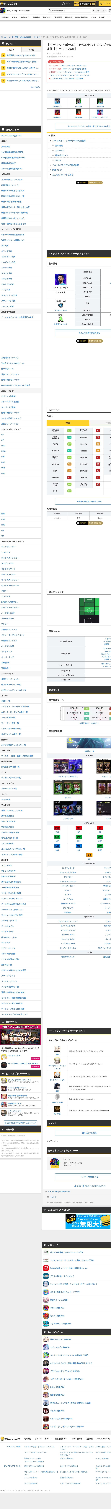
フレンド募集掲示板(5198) (11, 168)
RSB (3, 524)
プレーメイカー (7, 618)
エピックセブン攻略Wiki (69, 1466)
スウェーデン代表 (8, 300)
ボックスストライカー (68, 872)
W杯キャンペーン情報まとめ (12, 240)
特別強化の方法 (7, 827)
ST (2, 440)
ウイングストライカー (10, 579)
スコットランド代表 (9, 295)
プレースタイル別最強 (10, 401)
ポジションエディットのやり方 (13, 690)
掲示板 (31, 50)
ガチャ (14, 17)
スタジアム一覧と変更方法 (11, 1003)
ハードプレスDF (7, 646)
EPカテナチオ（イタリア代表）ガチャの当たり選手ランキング (24, 80)
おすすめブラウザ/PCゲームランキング (21, 1123)
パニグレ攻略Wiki (30, 1483)
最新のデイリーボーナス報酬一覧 (14, 212)
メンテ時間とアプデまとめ (11, 179)
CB (2, 530)
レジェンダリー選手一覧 (11, 728)
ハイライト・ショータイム (68, 776)
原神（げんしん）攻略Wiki (34, 1466)
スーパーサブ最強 (8, 407)
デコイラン (68, 877)
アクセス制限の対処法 (10, 959)
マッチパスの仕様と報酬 (11, 893)
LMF (3, 456)
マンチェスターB (60, 310)
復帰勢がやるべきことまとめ (12, 218)
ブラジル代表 (6, 278)
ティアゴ (71, 65)
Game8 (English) (103, 1439)
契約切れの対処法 (8, 876)
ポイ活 (68, 3)
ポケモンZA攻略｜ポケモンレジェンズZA (39, 1447)
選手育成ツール (7, 368)
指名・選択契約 (81, 17)
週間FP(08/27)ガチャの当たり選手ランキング (24, 68)
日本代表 (4, 245)
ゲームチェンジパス (68, 930)
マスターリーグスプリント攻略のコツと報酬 (67, 78)
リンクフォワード (67, 868)
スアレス (63, 65)
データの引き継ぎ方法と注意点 (13, 904)
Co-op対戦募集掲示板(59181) (13, 157)
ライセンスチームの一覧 (11, 777)
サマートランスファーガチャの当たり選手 (73, 72)
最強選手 (36, 17)
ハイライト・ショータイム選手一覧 (15, 706)
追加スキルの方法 (8, 821)
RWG (3, 451)
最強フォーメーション (10, 374)
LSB (3, 519)
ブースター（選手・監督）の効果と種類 (17, 755)
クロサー (68, 890)
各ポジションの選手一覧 (11, 734)
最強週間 (58, 17)
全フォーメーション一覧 (11, 684)
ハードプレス (68, 899)
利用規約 (27, 1439)
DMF (3, 513)
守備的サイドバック (68, 903)
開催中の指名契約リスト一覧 (12, 196)
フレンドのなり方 (8, 871)
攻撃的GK (5, 662)
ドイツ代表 (5, 289)
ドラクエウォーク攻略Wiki (34, 1461)
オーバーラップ (7, 657)
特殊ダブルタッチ (67, 957)
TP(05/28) (78, 106)
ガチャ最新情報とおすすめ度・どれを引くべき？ (24, 61)
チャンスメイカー (67, 885)
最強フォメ (47, 17)
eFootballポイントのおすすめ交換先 (15, 385)
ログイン (106, 3)
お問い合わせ (77, 1439)
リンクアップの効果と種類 (11, 854)
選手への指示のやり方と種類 (12, 992)
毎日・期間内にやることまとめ (13, 223)
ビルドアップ (68, 908)
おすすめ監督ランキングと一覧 (13, 745)
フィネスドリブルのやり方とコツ (14, 1014)
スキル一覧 (5, 799)
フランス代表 (6, 267)
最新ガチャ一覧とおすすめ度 (12, 190)
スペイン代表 (6, 273)
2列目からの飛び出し (9, 602)
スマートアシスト (8, 975)
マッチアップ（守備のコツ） (12, 909)
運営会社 (89, 1439)
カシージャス (81, 65)
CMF (3, 473)
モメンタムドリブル (68, 925)
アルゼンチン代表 (8, 262)
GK (2, 535)
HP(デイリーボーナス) (100, 117)
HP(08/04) (57, 117)
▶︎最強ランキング (60, 324)
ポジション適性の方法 (10, 832)
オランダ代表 (6, 251)
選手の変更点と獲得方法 (11, 882)
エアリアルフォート (68, 943)
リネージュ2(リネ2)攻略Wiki (70, 1483)
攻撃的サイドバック (9, 629)
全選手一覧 (5, 701)
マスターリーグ (7, 931)
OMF (3, 467)
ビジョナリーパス (67, 934)
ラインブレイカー (8, 546)
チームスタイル (7, 926)
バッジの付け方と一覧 (10, 986)
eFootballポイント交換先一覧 (13, 849)
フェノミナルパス (67, 939)
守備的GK (68, 912)
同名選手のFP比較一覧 (10, 766)
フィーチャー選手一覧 (10, 723)
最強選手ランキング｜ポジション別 (21, 55)
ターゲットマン (7, 563)
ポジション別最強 (8, 396)
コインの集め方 (7, 843)
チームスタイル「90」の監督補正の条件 (17, 317)
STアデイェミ (56, 75)
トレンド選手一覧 (8, 717)
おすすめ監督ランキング (11, 418)
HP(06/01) (57, 106)
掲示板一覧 (5, 146)
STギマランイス (68, 75)
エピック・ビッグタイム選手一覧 (14, 712)
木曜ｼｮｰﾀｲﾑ (25, 17)
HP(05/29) (78, 117)
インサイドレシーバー (68, 881)
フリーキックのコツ (9, 920)
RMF (3, 462)
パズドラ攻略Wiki (66, 1458)
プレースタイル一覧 (9, 788)
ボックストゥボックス (10, 607)
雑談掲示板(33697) (8, 163)
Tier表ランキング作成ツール (12, 363)
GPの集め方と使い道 (9, 838)
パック (93, 17)
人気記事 (10, 50)
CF (2, 434)
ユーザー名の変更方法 (10, 887)
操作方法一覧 (6, 964)
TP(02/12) (100, 106)
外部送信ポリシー (61, 1439)
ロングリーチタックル (68, 948)
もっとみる (35, 87)
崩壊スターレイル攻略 (32, 1458)
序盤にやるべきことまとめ (11, 810)
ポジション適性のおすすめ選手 (13, 970)
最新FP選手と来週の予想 (11, 201)
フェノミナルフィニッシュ (68, 921)
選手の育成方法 (7, 816)
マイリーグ (5, 942)
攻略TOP (5, 17)
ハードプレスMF (7, 613)
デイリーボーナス (8, 948)
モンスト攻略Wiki (102, 1458)
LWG (3, 445)
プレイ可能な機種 (8, 953)
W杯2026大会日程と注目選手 (12, 234)
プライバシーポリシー (43, 1439)
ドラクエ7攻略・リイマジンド (35, 1452)
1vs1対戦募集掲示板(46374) (12, 152)
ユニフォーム (6, 865)
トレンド (68, 797)
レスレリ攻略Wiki (30, 1478)
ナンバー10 (5, 596)
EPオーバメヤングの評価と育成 (74, 69)
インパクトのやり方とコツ (11, 898)
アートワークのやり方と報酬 (12, 1008)
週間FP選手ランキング (10, 379)
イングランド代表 (8, 256)
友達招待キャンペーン (10, 185)
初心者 (102, 17)
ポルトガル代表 (7, 284)
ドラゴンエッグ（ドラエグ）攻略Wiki (73, 1472)
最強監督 (68, 17)
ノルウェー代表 (7, 306)
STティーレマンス (82, 75)
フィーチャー (68, 818)
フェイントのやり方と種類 (11, 915)
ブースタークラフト (9, 981)
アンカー (68, 894)
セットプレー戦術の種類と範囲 (13, 997)
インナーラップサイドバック (12, 635)
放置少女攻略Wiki (66, 1478)
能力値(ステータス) (9, 937)
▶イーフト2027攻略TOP (11, 135)
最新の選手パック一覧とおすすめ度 (15, 207)
